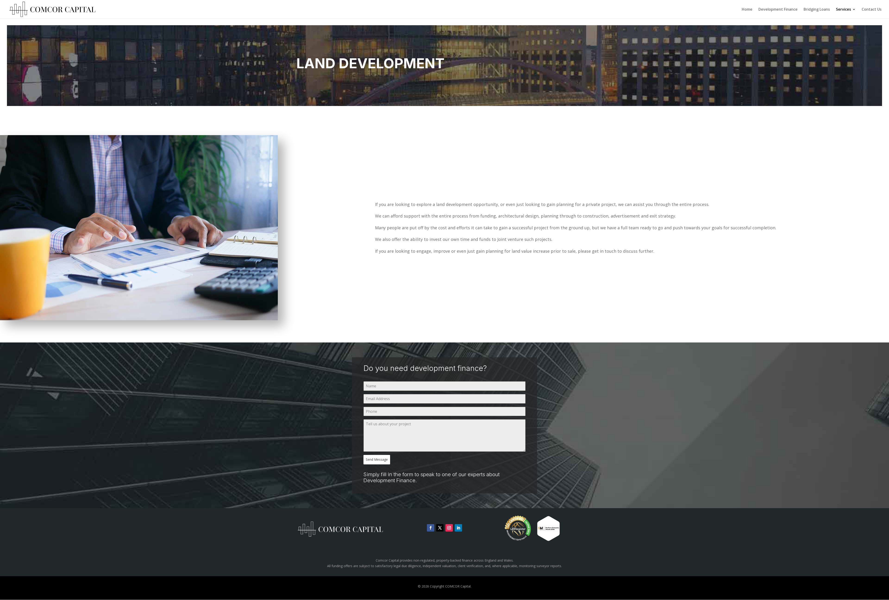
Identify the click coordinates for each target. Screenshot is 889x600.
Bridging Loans (817, 10)
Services (843, 10)
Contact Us (872, 10)
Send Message (377, 459)
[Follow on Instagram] (449, 528)
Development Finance (778, 10)
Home (747, 10)
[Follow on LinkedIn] (458, 528)
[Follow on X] (440, 528)
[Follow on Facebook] (430, 528)
